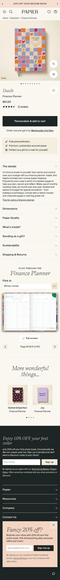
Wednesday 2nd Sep (42, 130)
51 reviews (23, 106)
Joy (42, 408)
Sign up (49, 462)
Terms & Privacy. (20, 558)
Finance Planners (29, 18)
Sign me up (44, 548)
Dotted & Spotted (17, 408)
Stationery (14, 18)
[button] (53, 525)
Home (5, 18)
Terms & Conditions (40, 469)
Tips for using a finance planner (18, 200)
